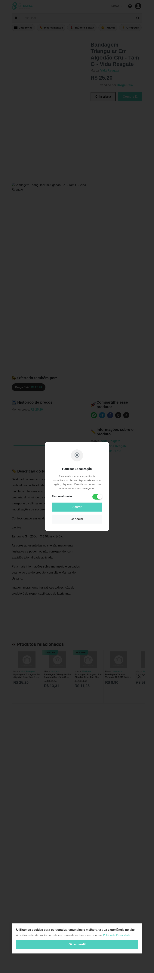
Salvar (77, 507)
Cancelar (77, 519)
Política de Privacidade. (117, 935)
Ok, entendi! (77, 944)
